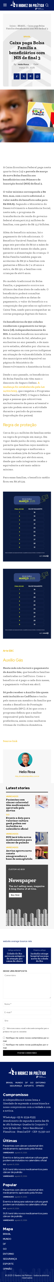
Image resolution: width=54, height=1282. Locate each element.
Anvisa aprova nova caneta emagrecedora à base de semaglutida (19, 854)
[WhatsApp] (37, 76)
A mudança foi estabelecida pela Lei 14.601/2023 (24, 387)
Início (13, 25)
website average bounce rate (17, 941)
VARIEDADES (12, 796)
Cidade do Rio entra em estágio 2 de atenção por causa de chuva (14, 957)
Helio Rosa (23, 64)
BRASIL (22, 25)
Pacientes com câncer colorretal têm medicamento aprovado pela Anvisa (18, 805)
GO (7, 815)
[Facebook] (17, 76)
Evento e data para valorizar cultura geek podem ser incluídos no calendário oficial (18, 823)
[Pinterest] (30, 76)
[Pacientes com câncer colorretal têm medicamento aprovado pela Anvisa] (41, 801)
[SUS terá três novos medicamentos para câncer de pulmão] (41, 838)
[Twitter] (24, 76)
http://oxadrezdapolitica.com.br (27, 776)
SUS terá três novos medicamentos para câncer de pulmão (19, 839)
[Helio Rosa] (27, 760)
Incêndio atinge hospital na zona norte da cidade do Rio (39, 957)
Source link (10, 741)
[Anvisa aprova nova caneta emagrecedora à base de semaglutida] (41, 852)
